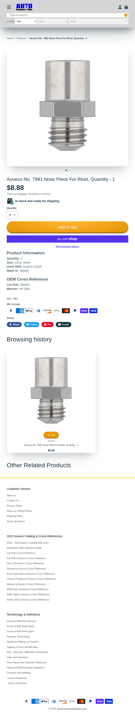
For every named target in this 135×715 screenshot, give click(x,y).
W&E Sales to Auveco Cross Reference (28, 594)
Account (120, 7)
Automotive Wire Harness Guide (24, 547)
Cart (126, 7)
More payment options (67, 246)
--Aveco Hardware (17, 678)
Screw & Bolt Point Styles (20, 631)
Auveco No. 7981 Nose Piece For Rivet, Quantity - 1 (51, 399)
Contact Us (13, 500)
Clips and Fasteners (17, 657)
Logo (24, 7)
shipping (22, 193)
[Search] (126, 15)
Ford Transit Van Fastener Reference (26, 662)
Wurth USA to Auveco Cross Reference (28, 599)
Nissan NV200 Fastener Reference (25, 667)
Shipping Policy (15, 516)
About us (11, 495)
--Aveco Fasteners (17, 683)
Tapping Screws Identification (22, 647)
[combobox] (67, 15)
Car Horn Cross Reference (21, 553)
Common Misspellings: (19, 672)
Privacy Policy (14, 505)
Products (21, 38)
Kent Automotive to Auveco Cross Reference (31, 573)
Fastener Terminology (18, 636)
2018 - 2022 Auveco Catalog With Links (28, 542)
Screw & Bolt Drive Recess (21, 621)
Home (10, 38)
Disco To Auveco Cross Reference (25, 563)
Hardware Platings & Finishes (23, 641)
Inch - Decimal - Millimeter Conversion (27, 652)
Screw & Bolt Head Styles (21, 626)
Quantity (11, 208)
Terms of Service (16, 521)
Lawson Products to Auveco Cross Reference (31, 578)
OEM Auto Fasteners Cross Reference (28, 589)
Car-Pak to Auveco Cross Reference (26, 558)
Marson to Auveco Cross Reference (26, 584)
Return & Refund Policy (19, 510)
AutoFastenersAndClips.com (72, 708)
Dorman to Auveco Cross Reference (26, 568)
